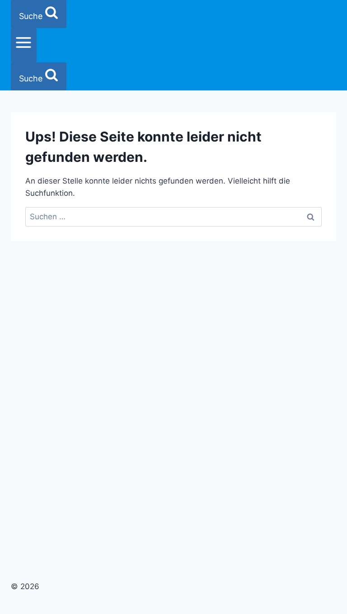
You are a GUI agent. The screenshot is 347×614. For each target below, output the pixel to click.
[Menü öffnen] (24, 45)
